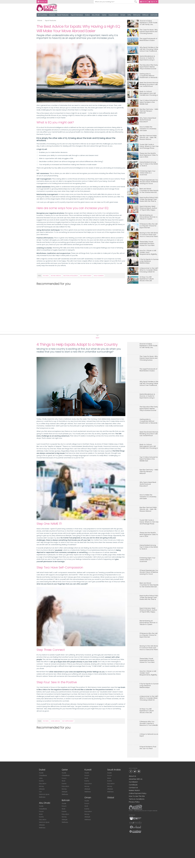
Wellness (42, 797)
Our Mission (133, 782)
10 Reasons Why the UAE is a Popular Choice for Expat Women (149, 226)
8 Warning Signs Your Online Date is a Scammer (147, 173)
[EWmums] (135, 818)
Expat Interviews (77, 15)
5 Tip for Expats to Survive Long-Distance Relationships (149, 261)
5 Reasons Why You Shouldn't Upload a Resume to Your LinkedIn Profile (149, 723)
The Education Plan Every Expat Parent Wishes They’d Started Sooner (149, 67)
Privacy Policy (134, 802)
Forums (52, 15)
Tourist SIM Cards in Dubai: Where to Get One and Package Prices (149, 146)
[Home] (54, 8)
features (46, 275)
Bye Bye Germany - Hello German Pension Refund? (149, 111)
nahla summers (99, 275)
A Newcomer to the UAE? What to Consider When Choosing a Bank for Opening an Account (149, 270)
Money (41, 786)
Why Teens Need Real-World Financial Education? (148, 120)
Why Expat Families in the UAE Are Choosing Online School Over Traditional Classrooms (149, 49)
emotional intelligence (70, 275)
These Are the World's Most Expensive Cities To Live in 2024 (149, 155)
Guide (41, 773)
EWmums (136, 15)
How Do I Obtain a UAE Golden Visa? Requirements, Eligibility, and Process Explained (148, 252)
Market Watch (134, 790)
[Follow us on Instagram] (139, 771)
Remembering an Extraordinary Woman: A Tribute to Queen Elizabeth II (148, 217)
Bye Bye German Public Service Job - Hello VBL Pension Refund (148, 137)
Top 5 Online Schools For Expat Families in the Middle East (149, 102)
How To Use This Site (137, 796)
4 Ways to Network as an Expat (149, 735)
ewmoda (154, 15)
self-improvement (86, 275)
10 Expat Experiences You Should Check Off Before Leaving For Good (149, 182)
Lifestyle (42, 789)
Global (42, 2)
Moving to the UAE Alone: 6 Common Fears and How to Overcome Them (149, 234)
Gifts (129, 15)
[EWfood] (135, 827)
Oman (122, 15)
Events (41, 781)
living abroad (55, 721)
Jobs (41, 778)
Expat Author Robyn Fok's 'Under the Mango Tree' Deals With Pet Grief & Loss (149, 199)
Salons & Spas (44, 794)
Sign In (152, 2)
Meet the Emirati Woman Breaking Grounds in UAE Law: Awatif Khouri (149, 84)
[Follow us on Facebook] (131, 771)
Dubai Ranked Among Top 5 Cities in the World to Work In (149, 164)
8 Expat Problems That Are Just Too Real (148, 748)
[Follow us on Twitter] (135, 771)
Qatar (104, 15)
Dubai (87, 15)
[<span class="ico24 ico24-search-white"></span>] (135, 1)
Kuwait (88, 769)
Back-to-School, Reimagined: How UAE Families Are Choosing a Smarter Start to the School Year (149, 93)
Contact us (133, 787)
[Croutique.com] (135, 831)
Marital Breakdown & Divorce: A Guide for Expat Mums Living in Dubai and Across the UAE (148, 58)
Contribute (133, 785)
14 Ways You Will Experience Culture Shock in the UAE (147, 279)
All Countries (42, 15)
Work (41, 814)
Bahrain (66, 800)
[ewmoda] (135, 823)
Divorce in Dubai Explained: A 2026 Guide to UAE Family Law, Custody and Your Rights (149, 22)
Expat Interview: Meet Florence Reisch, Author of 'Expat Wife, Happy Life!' (148, 208)
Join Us (144, 2)
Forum (41, 811)
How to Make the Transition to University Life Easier (148, 128)
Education (42, 784)
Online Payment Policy (137, 793)
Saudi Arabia (113, 15)
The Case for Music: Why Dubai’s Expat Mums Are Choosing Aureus (149, 31)
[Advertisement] (80, 307)
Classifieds (43, 775)
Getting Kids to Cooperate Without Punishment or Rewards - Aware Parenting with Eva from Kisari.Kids (149, 75)
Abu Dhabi (96, 15)
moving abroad (56, 275)
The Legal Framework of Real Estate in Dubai (148, 39)
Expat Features (62, 15)
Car (40, 792)
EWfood (145, 15)
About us (132, 776)
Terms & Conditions (136, 799)
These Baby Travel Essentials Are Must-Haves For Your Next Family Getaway (147, 243)
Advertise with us (135, 779)
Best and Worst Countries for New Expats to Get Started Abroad (149, 190)
